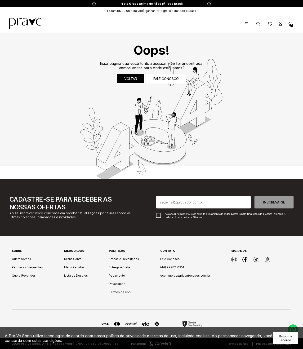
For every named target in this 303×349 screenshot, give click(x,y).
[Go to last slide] (94, 3)
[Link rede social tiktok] (256, 259)
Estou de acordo (285, 338)
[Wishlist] (270, 24)
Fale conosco (166, 79)
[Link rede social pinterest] (267, 259)
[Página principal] (25, 23)
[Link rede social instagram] (234, 259)
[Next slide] (209, 3)
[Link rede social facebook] (245, 259)
